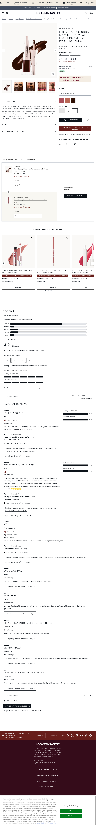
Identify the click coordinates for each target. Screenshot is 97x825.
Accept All (71, 815)
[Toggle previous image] (3, 50)
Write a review (64, 55)
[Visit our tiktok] (86, 735)
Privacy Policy (41, 823)
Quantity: (63, 106)
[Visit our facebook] (68, 735)
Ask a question (75, 55)
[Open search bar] (7, 13)
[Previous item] (3, 263)
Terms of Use (52, 823)
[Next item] (92, 263)
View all (90, 66)
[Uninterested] (67, 100)
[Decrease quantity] (62, 110)
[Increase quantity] (75, 110)
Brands (11, 19)
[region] (48, 810)
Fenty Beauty (20, 19)
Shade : (62, 89)
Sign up (40, 735)
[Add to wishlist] (87, 120)
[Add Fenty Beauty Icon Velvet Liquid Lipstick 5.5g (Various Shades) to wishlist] (32, 237)
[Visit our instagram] (77, 735)
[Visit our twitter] (72, 735)
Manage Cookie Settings (71, 806)
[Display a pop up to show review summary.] (17, 278)
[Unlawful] (73, 100)
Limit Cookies (71, 811)
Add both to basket (75, 196)
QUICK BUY (18, 287)
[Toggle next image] (55, 50)
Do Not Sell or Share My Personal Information (44, 763)
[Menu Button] (2, 13)
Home (4, 19)
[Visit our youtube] (81, 735)
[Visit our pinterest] (90, 735)
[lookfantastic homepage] (48, 13)
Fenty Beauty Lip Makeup (34, 19)
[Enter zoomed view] (53, 74)
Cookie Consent (39, 760)
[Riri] (61, 100)
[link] (80, 13)
